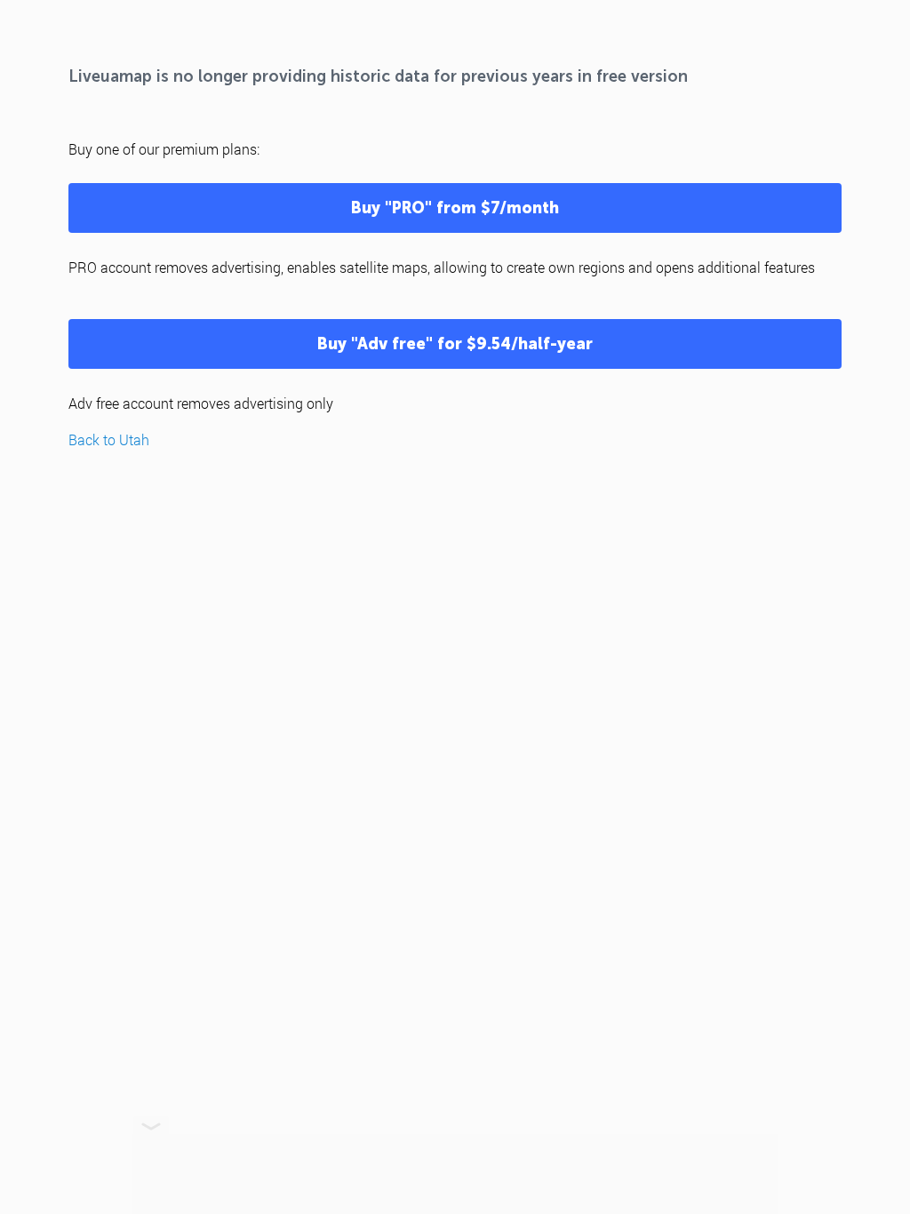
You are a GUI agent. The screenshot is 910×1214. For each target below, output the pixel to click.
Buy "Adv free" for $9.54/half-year (455, 344)
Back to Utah (108, 439)
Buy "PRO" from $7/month (455, 208)
